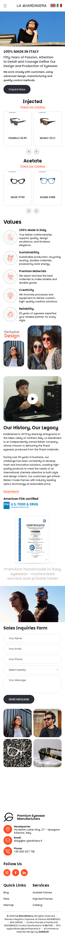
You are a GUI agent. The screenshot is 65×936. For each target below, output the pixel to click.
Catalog (37, 905)
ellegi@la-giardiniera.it (28, 841)
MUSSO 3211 (47, 138)
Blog (6, 892)
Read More (11, 491)
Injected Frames (43, 898)
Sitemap (8, 905)
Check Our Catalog (32, 107)
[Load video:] (32, 399)
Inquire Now (17, 89)
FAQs (6, 898)
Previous (29, 151)
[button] (5, 6)
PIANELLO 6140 (17, 138)
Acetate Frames (42, 892)
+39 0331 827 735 (24, 851)
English (53, 5)
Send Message (19, 699)
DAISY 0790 (18, 197)
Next (36, 151)
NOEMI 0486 (47, 197)
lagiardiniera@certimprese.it (23, 928)
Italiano (59, 5)
